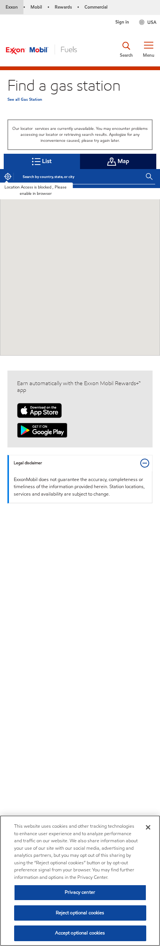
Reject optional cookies (80, 912)
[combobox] (79, 176)
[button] (148, 49)
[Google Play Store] (42, 430)
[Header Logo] (41, 49)
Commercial (96, 7)
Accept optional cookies (80, 933)
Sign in (122, 22)
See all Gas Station (24, 99)
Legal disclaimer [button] (28, 463)
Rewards (63, 7)
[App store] (39, 410)
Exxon (12, 7)
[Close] (148, 827)
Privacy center (80, 892)
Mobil (36, 7)
